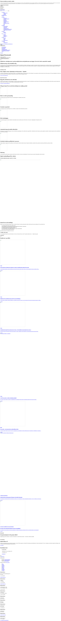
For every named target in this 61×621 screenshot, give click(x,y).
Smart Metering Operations (5, 50)
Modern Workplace (6, 21)
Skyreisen (5, 19)
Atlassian (5, 22)
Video (4, 39)
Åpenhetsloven (6, 42)
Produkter (3, 25)
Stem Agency (8, 562)
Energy (5, 32)
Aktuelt (3, 37)
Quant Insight (4, 47)
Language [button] (3, 12)
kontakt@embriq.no (3, 577)
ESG (4, 41)
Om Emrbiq (1, 545)
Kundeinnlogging (4, 15)
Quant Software (6, 26)
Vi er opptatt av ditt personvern (4, 620)
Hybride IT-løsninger (6, 18)
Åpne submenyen (3, 45)
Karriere (5, 35)
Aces (4, 30)
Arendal (3, 568)
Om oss (5, 34)
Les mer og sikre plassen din (4, 75)
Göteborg (3, 565)
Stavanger (3, 566)
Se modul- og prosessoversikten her (5, 83)
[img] (2, 556)
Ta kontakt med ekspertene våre (4, 58)
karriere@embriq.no (7, 560)
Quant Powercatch (6, 28)
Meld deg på (2, 235)
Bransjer (3, 31)
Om (2, 33)
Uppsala (3, 570)
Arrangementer (6, 40)
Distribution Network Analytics (8, 29)
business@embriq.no (7, 559)
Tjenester (3, 17)
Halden (3, 564)
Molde (3, 567)
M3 (4, 24)
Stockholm (3, 569)
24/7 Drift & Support (6, 23)
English (5, 13)
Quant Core (5, 27)
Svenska (5, 14)
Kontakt (5, 36)
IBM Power (5, 20)
